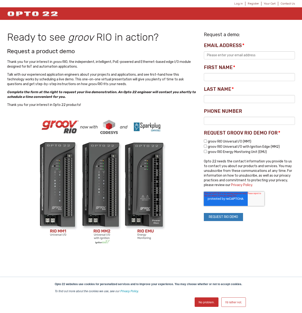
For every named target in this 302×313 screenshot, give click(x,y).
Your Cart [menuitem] (270, 3)
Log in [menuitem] (238, 3)
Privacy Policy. (242, 185)
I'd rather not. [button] (233, 302)
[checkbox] (249, 146)
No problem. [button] (206, 302)
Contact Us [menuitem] (288, 3)
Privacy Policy (129, 291)
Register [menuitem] (253, 3)
